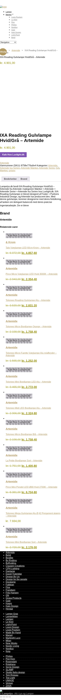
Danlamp (10, 571)
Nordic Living (12, 646)
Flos (13, 22)
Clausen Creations (15, 566)
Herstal (9, 609)
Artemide (16, 50)
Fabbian (10, 584)
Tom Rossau (12, 675)
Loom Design (12, 627)
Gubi (13, 30)
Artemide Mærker (29, 168)
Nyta (8, 651)
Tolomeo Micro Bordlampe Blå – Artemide (26, 434)
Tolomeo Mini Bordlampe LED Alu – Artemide (28, 382)
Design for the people (16, 579)
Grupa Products (13, 598)
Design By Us (13, 576)
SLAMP (9, 669)
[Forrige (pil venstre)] (1, 699)
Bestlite (9, 558)
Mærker (9, 15)
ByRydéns (11, 563)
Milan (8, 640)
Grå (57, 168)
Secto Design (12, 667)
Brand (24, 179)
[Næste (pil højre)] (4, 699)
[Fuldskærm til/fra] (4, 696)
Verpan (9, 683)
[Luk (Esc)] (10, 696)
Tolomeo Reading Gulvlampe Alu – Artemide (28, 300)
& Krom (10, 242)
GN (7, 595)
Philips (14, 25)
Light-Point (15, 35)
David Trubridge (14, 574)
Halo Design (16, 32)
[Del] (7, 696)
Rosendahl (11, 661)
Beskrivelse (10, 179)
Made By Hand (13, 632)
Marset (9, 635)
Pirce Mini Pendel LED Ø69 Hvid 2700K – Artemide (31, 487)
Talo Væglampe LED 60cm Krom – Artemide (28, 248)
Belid (13, 38)
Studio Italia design (15, 672)
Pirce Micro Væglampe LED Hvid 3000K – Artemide (32, 274)
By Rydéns (11, 560)
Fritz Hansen (12, 593)
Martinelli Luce (13, 638)
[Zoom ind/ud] (1, 696)
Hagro (9, 603)
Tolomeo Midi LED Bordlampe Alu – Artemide (28, 408)
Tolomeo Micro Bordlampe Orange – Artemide (28, 326)
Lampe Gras (12, 614)
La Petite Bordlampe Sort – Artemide (24, 460)
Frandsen (10, 590)
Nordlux (14, 27)
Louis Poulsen (16, 17)
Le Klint (14, 20)
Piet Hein (10, 659)
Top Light (10, 678)
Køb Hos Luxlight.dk (13, 154)
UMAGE (10, 680)
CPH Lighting (12, 568)
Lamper (9, 12)
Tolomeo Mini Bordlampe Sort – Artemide (26, 542)
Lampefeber (12, 616)
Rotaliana (10, 664)
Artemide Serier (47, 168)
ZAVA (8, 686)
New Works (11, 643)
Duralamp (11, 582)
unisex (12, 170)
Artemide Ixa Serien (10, 168)
